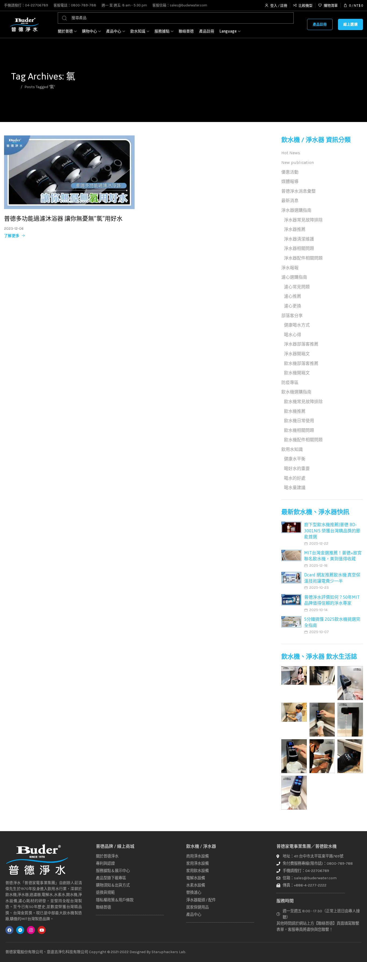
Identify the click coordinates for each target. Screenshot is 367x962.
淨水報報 (289, 267)
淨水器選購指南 (296, 210)
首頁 (15, 87)
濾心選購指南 (294, 277)
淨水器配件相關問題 (303, 258)
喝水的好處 (294, 478)
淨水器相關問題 (299, 248)
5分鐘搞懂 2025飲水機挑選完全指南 (332, 622)
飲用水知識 (292, 449)
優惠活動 (289, 172)
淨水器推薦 (294, 229)
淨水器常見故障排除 (303, 219)
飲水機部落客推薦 (301, 363)
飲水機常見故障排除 (303, 401)
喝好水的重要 (297, 468)
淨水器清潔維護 (299, 239)
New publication (297, 162)
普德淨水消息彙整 (298, 191)
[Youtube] (42, 930)
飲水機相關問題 (299, 430)
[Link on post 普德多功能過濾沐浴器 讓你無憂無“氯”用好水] (69, 172)
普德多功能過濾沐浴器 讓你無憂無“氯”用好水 (63, 218)
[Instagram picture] (294, 675)
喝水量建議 (294, 487)
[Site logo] (24, 24)
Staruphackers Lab (168, 952)
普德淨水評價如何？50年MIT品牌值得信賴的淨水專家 (332, 600)
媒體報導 (289, 181)
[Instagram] (31, 930)
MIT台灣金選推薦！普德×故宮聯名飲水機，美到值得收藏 (333, 555)
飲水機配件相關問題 (303, 439)
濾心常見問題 (297, 286)
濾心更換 (292, 305)
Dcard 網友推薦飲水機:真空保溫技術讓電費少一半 (332, 577)
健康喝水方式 (297, 325)
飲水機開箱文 (297, 372)
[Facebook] (9, 930)
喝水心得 (292, 334)
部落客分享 (292, 315)
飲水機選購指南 (296, 391)
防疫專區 (289, 382)
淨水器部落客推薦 (301, 344)
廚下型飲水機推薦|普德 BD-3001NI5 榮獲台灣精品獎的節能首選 (332, 530)
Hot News (290, 152)
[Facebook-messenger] (20, 930)
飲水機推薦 (294, 411)
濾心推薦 (292, 296)
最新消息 (289, 200)
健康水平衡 (294, 458)
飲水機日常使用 (299, 420)
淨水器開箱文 (297, 353)
